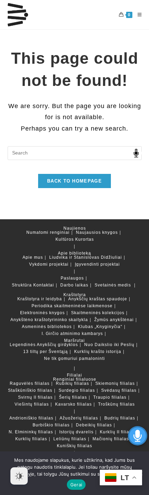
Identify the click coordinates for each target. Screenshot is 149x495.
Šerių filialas (73, 397)
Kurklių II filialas (118, 432)
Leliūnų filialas (69, 438)
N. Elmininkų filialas (31, 432)
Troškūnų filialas (116, 404)
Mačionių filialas (111, 438)
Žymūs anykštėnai (114, 319)
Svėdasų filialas (119, 390)
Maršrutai (74, 340)
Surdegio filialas (77, 390)
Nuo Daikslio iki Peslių (109, 344)
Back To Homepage (74, 181)
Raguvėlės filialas (30, 383)
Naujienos (74, 228)
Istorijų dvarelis (76, 432)
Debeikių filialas (94, 425)
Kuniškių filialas (74, 445)
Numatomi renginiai (48, 232)
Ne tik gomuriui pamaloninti (74, 358)
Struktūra (22, 285)
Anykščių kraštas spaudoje (97, 299)
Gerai (76, 484)
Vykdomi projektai (49, 264)
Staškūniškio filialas (30, 390)
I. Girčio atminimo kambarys (72, 333)
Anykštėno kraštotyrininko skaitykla (49, 319)
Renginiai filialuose (74, 379)
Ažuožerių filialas (79, 418)
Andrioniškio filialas (31, 418)
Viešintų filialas (32, 404)
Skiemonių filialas (115, 383)
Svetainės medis (113, 285)
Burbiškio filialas (51, 425)
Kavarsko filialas (73, 404)
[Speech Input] (75, 153)
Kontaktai (43, 285)
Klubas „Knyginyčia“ (100, 326)
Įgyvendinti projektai (97, 264)
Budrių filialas (119, 418)
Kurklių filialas (31, 438)
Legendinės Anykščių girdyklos (44, 344)
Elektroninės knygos (42, 312)
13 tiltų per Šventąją (45, 351)
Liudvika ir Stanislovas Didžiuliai (85, 257)
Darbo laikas (74, 285)
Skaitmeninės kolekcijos (97, 312)
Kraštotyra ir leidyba (39, 299)
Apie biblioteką (74, 253)
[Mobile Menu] (137, 14)
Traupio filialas (109, 397)
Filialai (74, 375)
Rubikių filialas (72, 383)
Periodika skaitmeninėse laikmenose (72, 305)
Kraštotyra (74, 294)
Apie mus (33, 257)
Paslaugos (72, 278)
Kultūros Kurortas (74, 239)
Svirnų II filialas (35, 397)
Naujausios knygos (97, 232)
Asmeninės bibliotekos (47, 326)
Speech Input (136, 153)
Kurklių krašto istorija (97, 351)
